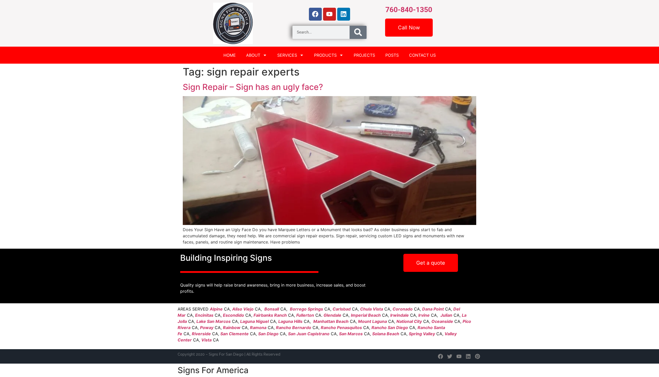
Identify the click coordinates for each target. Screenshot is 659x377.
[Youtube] (329, 14)
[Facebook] (315, 14)
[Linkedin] (343, 14)
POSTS (392, 55)
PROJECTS (364, 55)
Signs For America (213, 370)
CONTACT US (422, 55)
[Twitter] (450, 356)
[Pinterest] (477, 356)
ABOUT (253, 55)
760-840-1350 (408, 9)
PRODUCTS (325, 55)
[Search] (358, 32)
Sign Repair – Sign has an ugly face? (253, 87)
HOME (229, 55)
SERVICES (287, 55)
